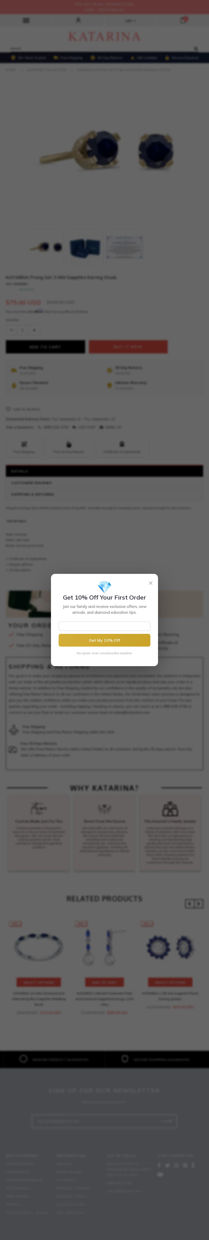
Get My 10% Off (104, 640)
